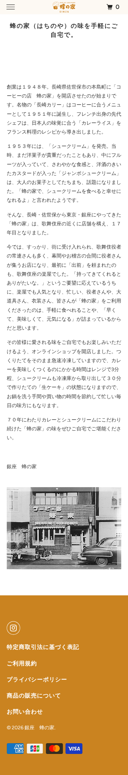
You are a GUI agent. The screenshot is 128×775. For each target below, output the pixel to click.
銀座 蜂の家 (39, 728)
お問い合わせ (25, 711)
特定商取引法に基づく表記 (43, 647)
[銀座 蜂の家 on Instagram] (15, 628)
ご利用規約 (22, 663)
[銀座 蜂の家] (64, 7)
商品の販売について (34, 695)
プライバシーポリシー (37, 679)
